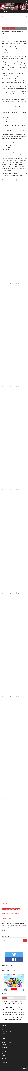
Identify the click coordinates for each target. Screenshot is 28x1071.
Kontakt (3, 1033)
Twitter (3, 1053)
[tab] (4, 998)
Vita (13, 28)
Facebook (4, 1051)
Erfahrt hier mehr (22, 925)
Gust (13, 909)
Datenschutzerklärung (7, 1042)
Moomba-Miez (18, 37)
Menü (5, 11)
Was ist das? (4, 1062)
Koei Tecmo (17, 909)
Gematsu (5, 903)
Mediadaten (4, 1035)
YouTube (4, 1055)
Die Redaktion (5, 1029)
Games (4, 998)
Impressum (4, 1044)
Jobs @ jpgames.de (6, 1031)
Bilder (3, 909)
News (7, 28)
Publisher (11, 998)
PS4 (10, 28)
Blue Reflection (8, 909)
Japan (4, 28)
